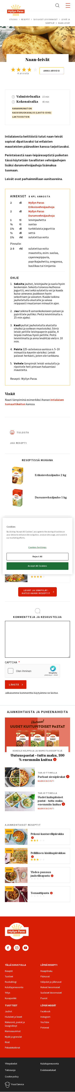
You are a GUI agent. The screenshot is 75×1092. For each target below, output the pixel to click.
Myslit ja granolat (13, 1036)
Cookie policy (12, 1076)
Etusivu (13, 19)
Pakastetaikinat (12, 1047)
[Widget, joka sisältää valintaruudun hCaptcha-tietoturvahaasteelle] (32, 671)
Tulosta (23, 432)
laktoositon (20, 116)
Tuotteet (9, 976)
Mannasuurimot (13, 1031)
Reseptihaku (46, 971)
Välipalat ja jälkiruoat (51, 981)
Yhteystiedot (11, 1063)
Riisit (7, 1042)
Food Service (17, 1084)
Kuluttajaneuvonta (14, 987)
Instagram (17, 948)
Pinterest (44, 1027)
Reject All (37, 556)
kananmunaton (22, 108)
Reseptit (25, 19)
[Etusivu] (16, 11)
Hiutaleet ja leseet (13, 1016)
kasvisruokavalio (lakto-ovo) (32, 112)
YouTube (25, 948)
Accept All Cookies (37, 566)
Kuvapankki (10, 998)
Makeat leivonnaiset (50, 987)
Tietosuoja (10, 1070)
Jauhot (8, 1011)
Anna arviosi (52, 70)
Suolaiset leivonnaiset (45, 19)
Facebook (8, 948)
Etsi (57, 5)
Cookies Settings (37, 547)
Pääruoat (45, 976)
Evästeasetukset (48, 1070)
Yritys (7, 992)
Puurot (43, 998)
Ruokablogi (11, 981)
